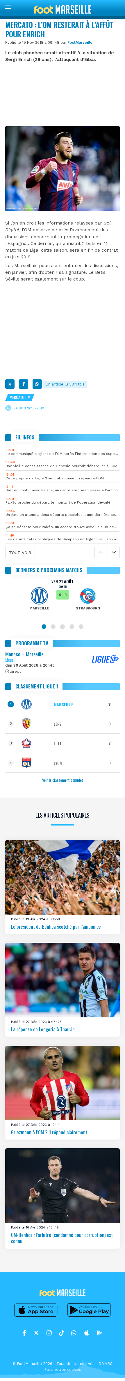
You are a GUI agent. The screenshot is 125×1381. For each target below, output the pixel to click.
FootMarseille (79, 42)
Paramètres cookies (62, 1369)
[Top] (109, 1368)
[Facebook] (23, 384)
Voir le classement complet (62, 780)
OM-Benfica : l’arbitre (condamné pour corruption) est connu (62, 1238)
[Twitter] (10, 384)
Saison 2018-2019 (28, 408)
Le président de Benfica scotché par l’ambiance (56, 926)
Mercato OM (20, 397)
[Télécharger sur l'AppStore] (36, 1316)
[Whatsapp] (37, 384)
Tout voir (20, 552)
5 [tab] (81, 626)
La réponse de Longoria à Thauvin (43, 1029)
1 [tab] (44, 626)
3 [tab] (62, 626)
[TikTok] (61, 1332)
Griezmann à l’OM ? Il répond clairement (49, 1131)
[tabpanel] (62, 598)
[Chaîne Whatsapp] (73, 1332)
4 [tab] (71, 626)
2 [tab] (53, 626)
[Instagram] (49, 1332)
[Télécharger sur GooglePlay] (89, 1316)
